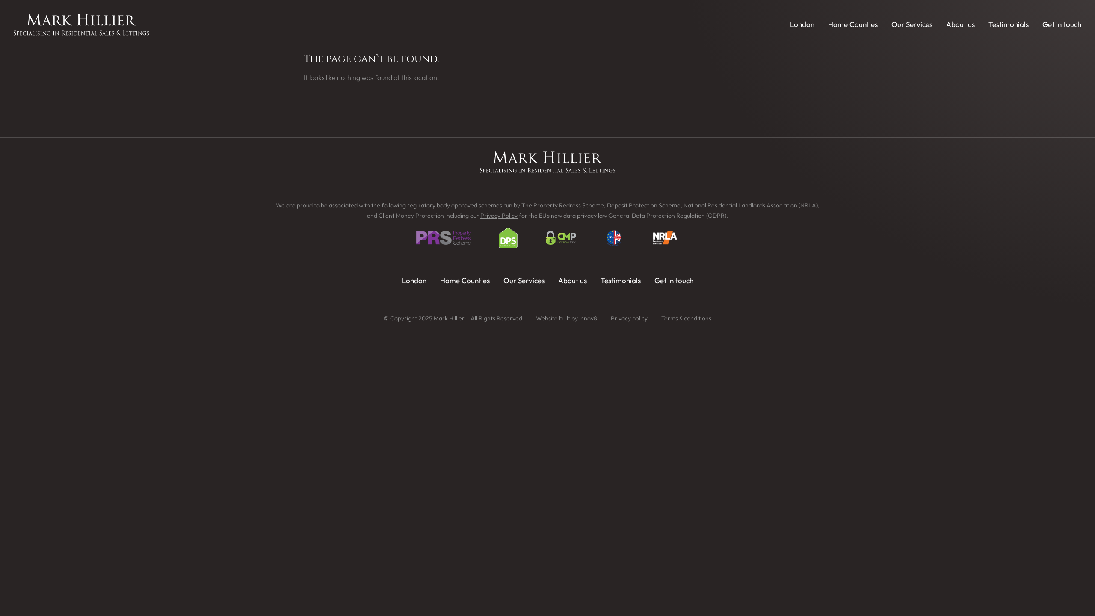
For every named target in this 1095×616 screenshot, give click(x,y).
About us (960, 24)
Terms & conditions (686, 318)
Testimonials (1008, 24)
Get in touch (1061, 24)
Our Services (911, 24)
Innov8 (588, 318)
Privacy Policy (499, 215)
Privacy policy (629, 318)
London (802, 24)
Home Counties (853, 24)
